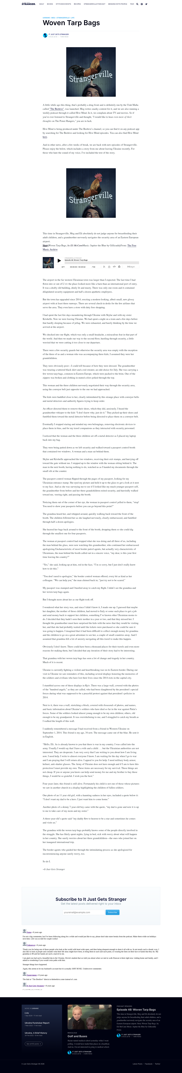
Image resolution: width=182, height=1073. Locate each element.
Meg (53, 18)
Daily (41, 4)
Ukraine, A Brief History (36, 1033)
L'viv (27, 1013)
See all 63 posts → (34, 1044)
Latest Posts (137, 1064)
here (45, 136)
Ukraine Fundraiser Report (37, 1023)
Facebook (148, 1064)
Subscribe (155, 4)
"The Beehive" (56, 108)
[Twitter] (146, 4)
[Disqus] (91, 959)
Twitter (157, 1064)
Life (72, 18)
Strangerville (63, 18)
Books (50, 4)
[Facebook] (142, 4)
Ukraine (46, 18)
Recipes (77, 4)
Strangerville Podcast (94, 4)
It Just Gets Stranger (59, 34)
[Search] (137, 4)
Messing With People (117, 4)
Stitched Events (63, 4)
